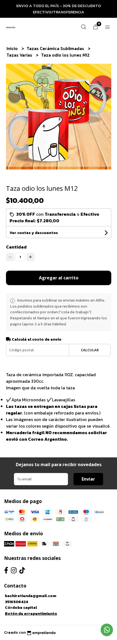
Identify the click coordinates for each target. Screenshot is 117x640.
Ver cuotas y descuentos (34, 233)
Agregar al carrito (58, 278)
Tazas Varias (20, 55)
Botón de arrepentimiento (31, 613)
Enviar (88, 479)
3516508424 (16, 602)
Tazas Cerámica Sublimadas (56, 48)
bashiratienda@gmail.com (30, 596)
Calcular (90, 349)
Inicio (13, 48)
